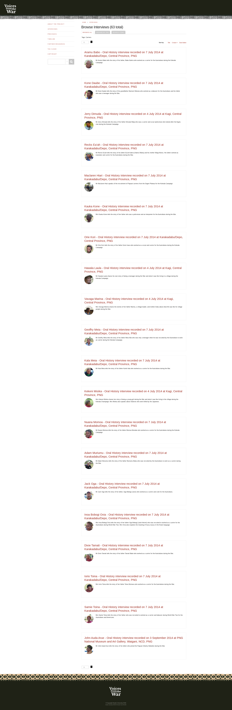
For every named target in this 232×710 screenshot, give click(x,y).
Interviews (52, 29)
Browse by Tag (102, 32)
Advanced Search (67, 62)
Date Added (182, 42)
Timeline (51, 39)
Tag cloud (52, 49)
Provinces (52, 34)
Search (71, 62)
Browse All (87, 32)
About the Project (56, 24)
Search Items (118, 32)
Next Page (91, 42)
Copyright (52, 54)
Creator (174, 42)
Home (84, 22)
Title (169, 42)
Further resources (56, 44)
